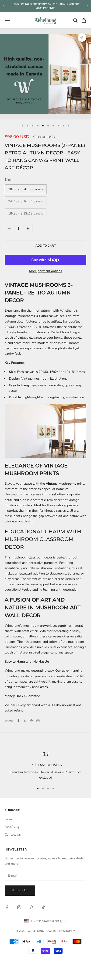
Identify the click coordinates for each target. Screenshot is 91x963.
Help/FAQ (12, 827)
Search (9, 819)
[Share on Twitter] (25, 721)
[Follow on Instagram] (19, 907)
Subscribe (19, 890)
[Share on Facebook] (18, 721)
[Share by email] (38, 721)
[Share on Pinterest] (31, 721)
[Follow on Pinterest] (31, 907)
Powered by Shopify (60, 930)
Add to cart (45, 246)
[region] (45, 765)
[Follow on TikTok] (43, 907)
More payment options (45, 271)
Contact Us (13, 834)
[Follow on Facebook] (7, 907)
